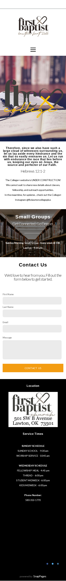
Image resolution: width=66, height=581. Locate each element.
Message (7, 337)
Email (5, 322)
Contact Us (33, 368)
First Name (8, 294)
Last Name (8, 307)
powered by (33, 576)
